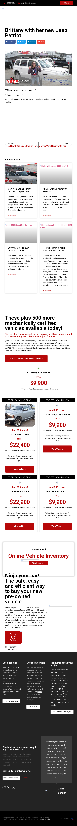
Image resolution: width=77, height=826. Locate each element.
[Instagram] (13, 787)
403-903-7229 (11, 649)
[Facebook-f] (4, 787)
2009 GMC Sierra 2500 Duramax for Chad (18, 249)
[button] (10, 42)
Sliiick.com (46, 819)
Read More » (12, 215)
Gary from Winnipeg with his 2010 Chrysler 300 (19, 190)
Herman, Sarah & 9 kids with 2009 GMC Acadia (54, 249)
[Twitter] (8, 787)
